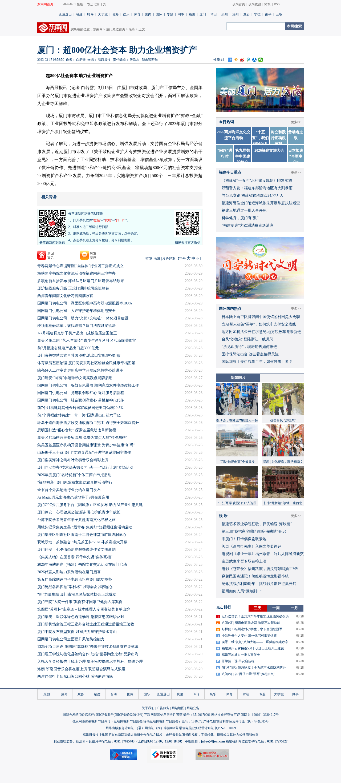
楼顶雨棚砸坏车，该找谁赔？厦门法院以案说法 (76, 326)
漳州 (235, 14)
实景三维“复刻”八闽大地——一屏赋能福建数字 (255, 642)
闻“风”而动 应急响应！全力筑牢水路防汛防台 (254, 667)
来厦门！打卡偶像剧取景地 (244, 539)
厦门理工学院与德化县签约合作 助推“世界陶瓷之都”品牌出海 (88, 654)
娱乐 (126, 14)
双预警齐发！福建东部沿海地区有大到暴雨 (257, 188)
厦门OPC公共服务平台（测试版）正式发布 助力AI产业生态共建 (90, 505)
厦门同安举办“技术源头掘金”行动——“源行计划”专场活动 (85, 467)
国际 (159, 14)
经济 (132, 29)
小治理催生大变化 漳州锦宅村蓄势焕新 (249, 635)
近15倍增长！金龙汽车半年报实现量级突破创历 (255, 616)
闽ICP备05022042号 (128, 715)
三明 (279, 14)
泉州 (224, 14)
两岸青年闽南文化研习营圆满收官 (65, 296)
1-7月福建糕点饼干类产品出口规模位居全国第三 (77, 333)
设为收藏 (254, 4)
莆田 (213, 14)
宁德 (257, 14)
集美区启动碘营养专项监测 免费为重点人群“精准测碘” (82, 438)
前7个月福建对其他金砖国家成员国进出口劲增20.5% (80, 408)
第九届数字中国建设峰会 (242, 156)
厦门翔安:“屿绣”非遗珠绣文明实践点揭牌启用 (74, 378)
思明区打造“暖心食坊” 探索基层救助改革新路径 (76, 430)
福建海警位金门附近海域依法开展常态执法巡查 (261, 203)
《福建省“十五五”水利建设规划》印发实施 (257, 181)
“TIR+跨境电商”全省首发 (237, 462)
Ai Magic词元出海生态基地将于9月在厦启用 (73, 497)
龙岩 (246, 14)
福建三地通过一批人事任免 (244, 210)
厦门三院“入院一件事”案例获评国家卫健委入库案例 (80, 602)
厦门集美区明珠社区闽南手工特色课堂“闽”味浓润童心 (81, 535)
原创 (46, 694)
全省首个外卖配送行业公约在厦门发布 (69, 490)
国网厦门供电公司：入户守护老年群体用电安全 (76, 311)
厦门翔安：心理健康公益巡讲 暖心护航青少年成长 (78, 512)
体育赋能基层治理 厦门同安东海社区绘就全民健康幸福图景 (86, 363)
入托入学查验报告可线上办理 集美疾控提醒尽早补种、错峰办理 (90, 662)
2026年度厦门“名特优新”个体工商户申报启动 (74, 475)
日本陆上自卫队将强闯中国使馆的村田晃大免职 (261, 317)
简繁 (267, 4)
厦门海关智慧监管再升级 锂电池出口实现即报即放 (78, 356)
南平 (268, 14)
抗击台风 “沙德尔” (283, 420)
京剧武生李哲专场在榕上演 (244, 561)
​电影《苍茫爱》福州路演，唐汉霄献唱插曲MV (260, 569)
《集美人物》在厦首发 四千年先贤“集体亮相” (74, 557)
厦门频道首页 (115, 29)
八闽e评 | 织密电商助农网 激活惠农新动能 (251, 623)
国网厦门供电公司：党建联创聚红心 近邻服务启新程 (80, 393)
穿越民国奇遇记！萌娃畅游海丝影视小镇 (255, 576)
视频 (180, 694)
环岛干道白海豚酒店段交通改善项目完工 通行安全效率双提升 (88, 423)
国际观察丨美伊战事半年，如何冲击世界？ (257, 362)
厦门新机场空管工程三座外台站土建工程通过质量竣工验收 (85, 624)
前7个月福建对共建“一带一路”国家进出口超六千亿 (79, 415)
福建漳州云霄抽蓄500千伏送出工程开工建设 (253, 648)
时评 (90, 14)
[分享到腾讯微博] (248, 60)
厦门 (203, 14)
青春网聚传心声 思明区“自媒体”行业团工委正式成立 (80, 266)
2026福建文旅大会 (269, 150)
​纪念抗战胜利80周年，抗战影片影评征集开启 (259, 584)
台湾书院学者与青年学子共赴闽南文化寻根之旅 (76, 520)
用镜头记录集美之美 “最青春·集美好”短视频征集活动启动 (84, 527)
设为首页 (238, 4)
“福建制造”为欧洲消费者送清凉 (247, 225)
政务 (81, 694)
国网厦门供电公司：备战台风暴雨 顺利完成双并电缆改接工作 (88, 385)
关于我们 (148, 708)
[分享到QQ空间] (236, 60)
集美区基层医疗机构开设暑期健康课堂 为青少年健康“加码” (86, 445)
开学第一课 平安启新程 (238, 661)
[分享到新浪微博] (242, 60)
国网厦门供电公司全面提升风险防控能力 (70, 639)
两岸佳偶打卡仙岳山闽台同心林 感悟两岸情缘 (75, 676)
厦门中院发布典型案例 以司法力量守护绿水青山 (77, 632)
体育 (137, 14)
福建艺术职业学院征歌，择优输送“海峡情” (257, 524)
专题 (170, 14)
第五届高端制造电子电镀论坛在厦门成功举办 (74, 579)
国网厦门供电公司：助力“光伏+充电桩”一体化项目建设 (82, 318)
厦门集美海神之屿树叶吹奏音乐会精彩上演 (72, 460)
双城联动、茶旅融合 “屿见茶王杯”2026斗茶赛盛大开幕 (82, 542)
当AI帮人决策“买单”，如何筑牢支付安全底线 (259, 324)
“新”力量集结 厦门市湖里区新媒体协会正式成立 (76, 594)
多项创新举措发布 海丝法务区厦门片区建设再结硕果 (80, 281)
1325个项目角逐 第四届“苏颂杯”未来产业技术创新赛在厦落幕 (88, 647)
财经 (246, 694)
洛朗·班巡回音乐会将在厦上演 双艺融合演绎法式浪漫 (81, 669)
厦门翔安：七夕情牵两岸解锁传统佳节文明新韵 (76, 550)
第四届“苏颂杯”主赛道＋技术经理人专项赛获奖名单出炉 (83, 609)
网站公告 (192, 708)
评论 (196, 694)
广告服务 (163, 708)
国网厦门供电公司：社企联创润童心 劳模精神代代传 (80, 400)
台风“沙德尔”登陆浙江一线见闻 (247, 339)
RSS (277, 4)
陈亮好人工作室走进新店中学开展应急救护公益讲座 (80, 370)
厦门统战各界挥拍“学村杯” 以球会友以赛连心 (74, 587)
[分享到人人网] (254, 60)
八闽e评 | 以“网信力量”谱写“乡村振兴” (248, 674)
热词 (64, 694)
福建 (79, 14)
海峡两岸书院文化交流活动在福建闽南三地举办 (76, 273)
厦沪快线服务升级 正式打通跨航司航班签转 (73, 288)
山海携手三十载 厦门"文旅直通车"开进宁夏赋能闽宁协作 (84, 453)
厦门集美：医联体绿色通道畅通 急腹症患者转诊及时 (80, 617)
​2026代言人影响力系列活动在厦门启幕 (69, 572)
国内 (148, 14)
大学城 (103, 14)
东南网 (98, 29)
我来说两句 (150, 60)
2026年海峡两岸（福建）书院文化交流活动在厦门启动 (82, 565)
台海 (115, 14)
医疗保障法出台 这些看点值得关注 (250, 354)
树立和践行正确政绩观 (278, 138)
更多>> (296, 172)
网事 (181, 14)
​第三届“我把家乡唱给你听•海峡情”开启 (254, 531)
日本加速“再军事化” (295, 156)
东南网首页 (45, 4)
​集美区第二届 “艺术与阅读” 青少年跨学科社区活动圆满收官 (86, 341)
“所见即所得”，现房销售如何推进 (249, 347)
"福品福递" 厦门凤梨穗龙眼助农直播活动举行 (74, 482)
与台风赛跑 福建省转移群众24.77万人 (252, 196)
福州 (192, 14)
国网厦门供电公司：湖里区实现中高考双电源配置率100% (84, 303)
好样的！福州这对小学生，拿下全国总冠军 (252, 629)
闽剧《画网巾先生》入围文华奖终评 (251, 546)
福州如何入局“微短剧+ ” (242, 591)
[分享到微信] (260, 60)
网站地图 (178, 708)
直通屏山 (65, 14)
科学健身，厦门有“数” (240, 218)
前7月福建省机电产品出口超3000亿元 (68, 348)
